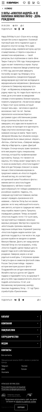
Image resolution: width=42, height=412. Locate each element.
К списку (8, 8)
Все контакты (6, 355)
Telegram (4, 366)
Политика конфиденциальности (13, 389)
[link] (12, 2)
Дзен (3, 369)
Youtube (24, 366)
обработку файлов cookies (26, 401)
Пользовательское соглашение (13, 387)
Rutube (24, 369)
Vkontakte (5, 372)
